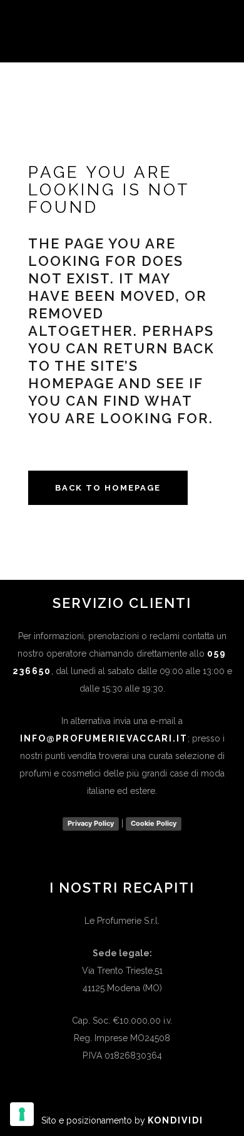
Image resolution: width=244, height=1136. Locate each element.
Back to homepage (108, 487)
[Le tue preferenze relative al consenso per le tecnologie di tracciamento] (22, 1114)
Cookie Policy (153, 823)
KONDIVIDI (175, 1120)
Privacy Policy (91, 823)
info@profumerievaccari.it (104, 738)
